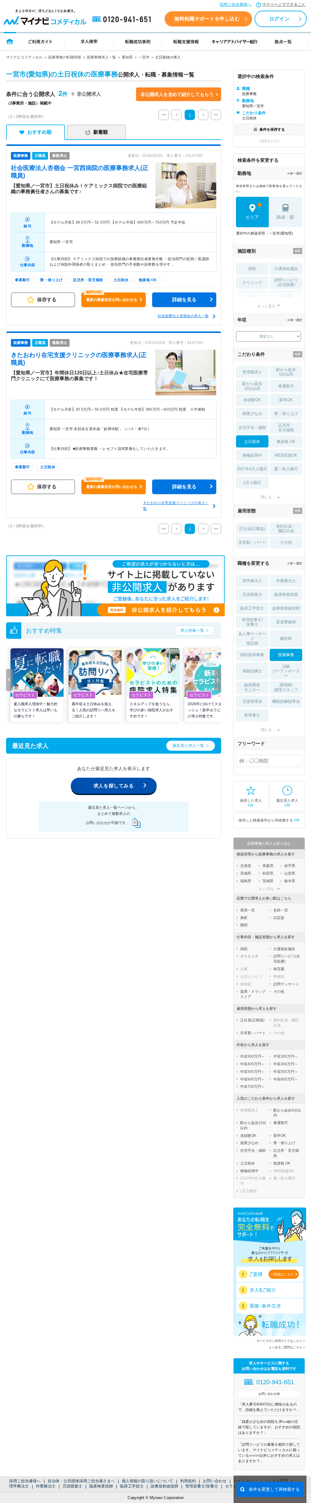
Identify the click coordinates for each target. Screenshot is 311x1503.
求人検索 (89, 41)
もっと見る (266, 306)
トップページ (10, 41)
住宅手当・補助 (252, 427)
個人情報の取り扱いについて (147, 1481)
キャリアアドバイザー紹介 (234, 41)
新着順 (100, 132)
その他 (286, 542)
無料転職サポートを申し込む (207, 18)
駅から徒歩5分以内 (286, 372)
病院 (252, 268)
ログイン (279, 18)
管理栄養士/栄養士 (201, 1486)
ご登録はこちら (282, 1274)
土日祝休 (252, 441)
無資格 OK (286, 441)
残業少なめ (252, 413)
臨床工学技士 (132, 1486)
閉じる (266, 497)
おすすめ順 (39, 132)
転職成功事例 (137, 41)
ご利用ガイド (40, 41)
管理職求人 (252, 372)
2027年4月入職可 (252, 469)
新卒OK (286, 400)
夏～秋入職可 (286, 469)
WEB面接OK (286, 455)
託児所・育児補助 (286, 427)
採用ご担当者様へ (235, 4)
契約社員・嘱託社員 (286, 528)
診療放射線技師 (164, 1486)
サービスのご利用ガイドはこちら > (281, 1340)
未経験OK (252, 400)
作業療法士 (46, 1486)
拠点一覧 (283, 41)
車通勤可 (286, 386)
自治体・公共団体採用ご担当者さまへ (81, 1481)
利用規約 (188, 1481)
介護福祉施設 (286, 268)
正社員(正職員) (252, 528)
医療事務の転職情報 (64, 57)
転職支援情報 (186, 41)
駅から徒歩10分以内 (252, 386)
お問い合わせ (215, 1481)
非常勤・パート (252, 542)
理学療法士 (19, 1486)
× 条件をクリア (268, 141)
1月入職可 (252, 482)
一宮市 (143, 57)
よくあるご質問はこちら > (287, 1347)
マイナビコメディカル (24, 57)
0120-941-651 (122, 19)
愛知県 (127, 57)
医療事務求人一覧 (101, 57)
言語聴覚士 (72, 1486)
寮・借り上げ (286, 413)
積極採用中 (252, 455)
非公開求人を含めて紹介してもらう (177, 94)
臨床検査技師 (101, 1486)
